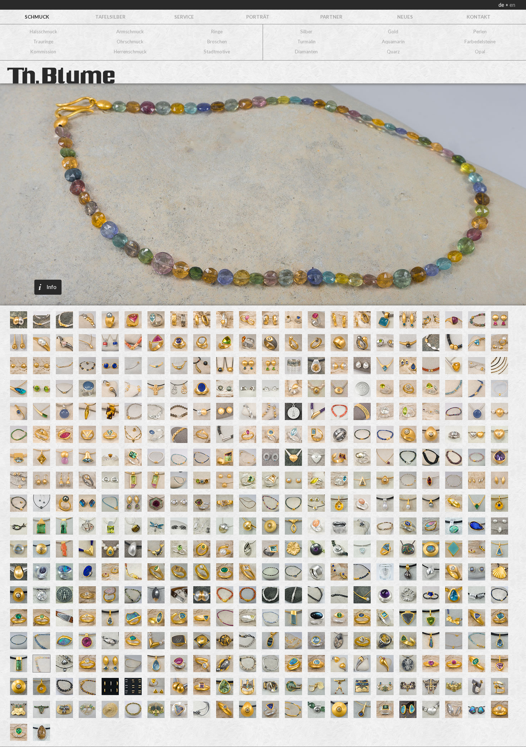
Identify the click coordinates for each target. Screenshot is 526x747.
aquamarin (393, 41)
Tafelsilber (110, 17)
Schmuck (37, 17)
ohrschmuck (130, 41)
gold (393, 31)
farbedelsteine (480, 41)
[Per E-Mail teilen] (79, 173)
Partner (331, 17)
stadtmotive (217, 51)
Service (184, 17)
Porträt (257, 17)
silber (306, 31)
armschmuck (130, 31)
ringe (217, 31)
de (501, 5)
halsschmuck (43, 31)
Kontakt (479, 17)
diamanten (306, 51)
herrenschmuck (130, 51)
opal (480, 51)
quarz (393, 51)
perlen (480, 31)
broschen (217, 41)
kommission (43, 51)
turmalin (306, 41)
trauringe (43, 41)
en (511, 5)
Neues (405, 17)
